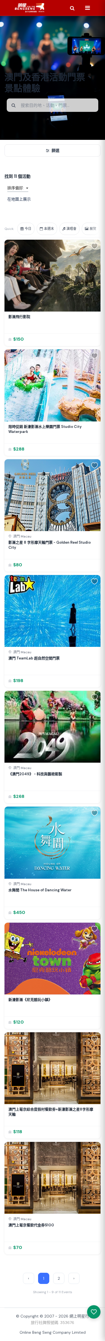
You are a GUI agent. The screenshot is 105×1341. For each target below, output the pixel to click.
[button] (94, 245)
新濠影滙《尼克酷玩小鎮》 (30, 999)
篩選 (55, 150)
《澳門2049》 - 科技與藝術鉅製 (35, 774)
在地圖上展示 (19, 199)
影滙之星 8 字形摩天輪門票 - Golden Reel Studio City (49, 545)
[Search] (72, 7)
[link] (52, 293)
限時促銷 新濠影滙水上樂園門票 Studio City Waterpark (45, 429)
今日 (28, 229)
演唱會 (71, 229)
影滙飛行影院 (19, 316)
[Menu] (87, 8)
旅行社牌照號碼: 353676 (52, 1322)
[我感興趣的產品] (94, 1312)
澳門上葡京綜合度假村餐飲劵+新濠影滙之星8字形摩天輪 (50, 1112)
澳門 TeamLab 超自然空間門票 (34, 658)
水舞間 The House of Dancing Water (40, 890)
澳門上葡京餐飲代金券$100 (31, 1225)
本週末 (49, 229)
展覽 (93, 229)
